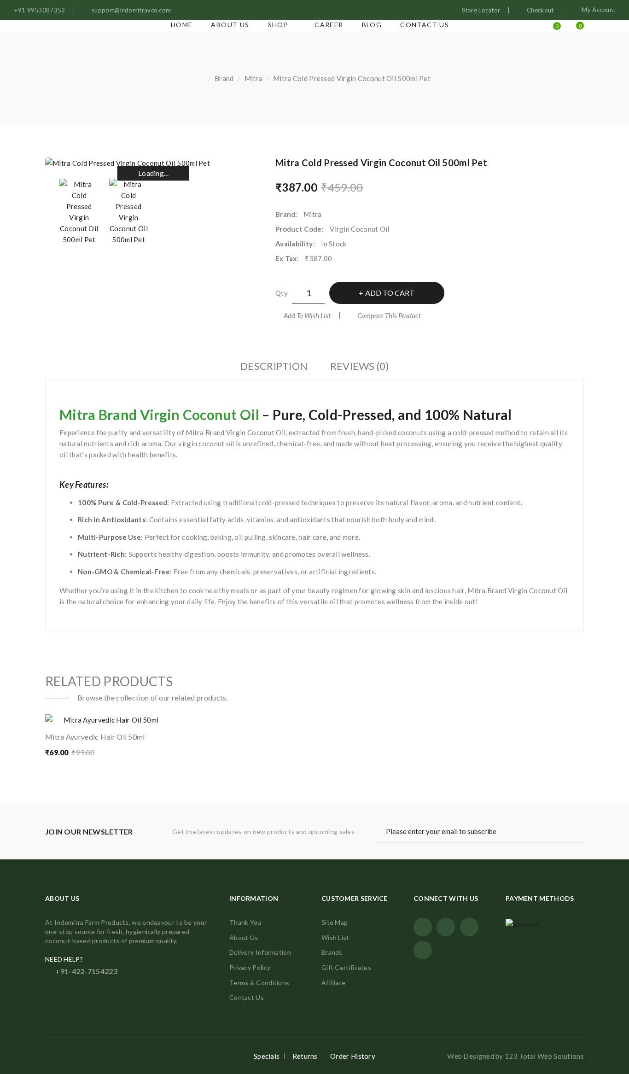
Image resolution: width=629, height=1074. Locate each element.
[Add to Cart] (68, 716)
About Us (243, 937)
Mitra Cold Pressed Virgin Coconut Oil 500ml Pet (352, 78)
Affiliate (333, 982)
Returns (305, 1056)
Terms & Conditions (259, 982)
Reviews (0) (359, 366)
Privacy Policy (249, 967)
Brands (332, 952)
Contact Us (246, 997)
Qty (281, 293)
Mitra (254, 78)
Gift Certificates (346, 967)
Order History (352, 1056)
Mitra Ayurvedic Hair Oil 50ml (95, 736)
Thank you (245, 922)
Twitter (446, 927)
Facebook (423, 927)
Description (274, 366)
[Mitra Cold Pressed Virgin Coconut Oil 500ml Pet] (79, 211)
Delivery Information (260, 952)
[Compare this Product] (107, 716)
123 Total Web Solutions (544, 1056)
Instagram (423, 950)
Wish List (335, 937)
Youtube (469, 927)
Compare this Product (389, 315)
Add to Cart (389, 292)
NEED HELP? (64, 959)
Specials (267, 1056)
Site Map (334, 922)
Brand (224, 78)
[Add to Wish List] (146, 716)
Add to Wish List (307, 315)
